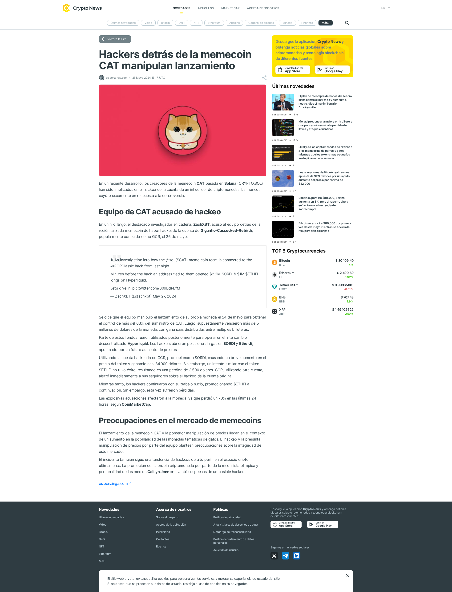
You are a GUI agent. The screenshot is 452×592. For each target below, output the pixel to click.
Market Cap (230, 8)
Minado (287, 22)
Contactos (162, 539)
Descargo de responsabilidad (232, 532)
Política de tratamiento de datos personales (233, 540)
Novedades (181, 8)
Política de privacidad (227, 517)
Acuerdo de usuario (225, 550)
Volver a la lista (116, 39)
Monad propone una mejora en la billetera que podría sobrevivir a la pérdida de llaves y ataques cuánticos (325, 125)
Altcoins (234, 22)
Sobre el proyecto (167, 517)
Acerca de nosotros (263, 8)
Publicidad (163, 532)
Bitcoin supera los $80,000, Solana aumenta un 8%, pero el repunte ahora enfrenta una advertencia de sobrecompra (323, 203)
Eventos (161, 546)
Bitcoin (165, 22)
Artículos (206, 8)
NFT (196, 22)
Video (148, 22)
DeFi (182, 22)
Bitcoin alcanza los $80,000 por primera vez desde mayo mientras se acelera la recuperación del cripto (325, 227)
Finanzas (307, 22)
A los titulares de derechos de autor (235, 524)
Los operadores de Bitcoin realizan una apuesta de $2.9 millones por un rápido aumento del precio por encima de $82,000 (324, 178)
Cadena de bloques (261, 22)
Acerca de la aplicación (171, 524)
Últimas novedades (123, 22)
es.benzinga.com (113, 483)
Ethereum (214, 22)
